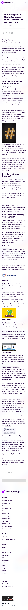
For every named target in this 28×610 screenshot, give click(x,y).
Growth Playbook (6, 552)
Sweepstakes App (7, 500)
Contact (4, 581)
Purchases (5, 511)
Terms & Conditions (7, 583)
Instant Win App (6, 508)
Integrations (5, 557)
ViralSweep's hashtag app (10, 367)
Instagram (8, 425)
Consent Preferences (7, 586)
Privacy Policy (5, 589)
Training (4, 565)
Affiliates (4, 573)
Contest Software (7, 505)
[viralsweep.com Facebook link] (3, 603)
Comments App (6, 523)
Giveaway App (6, 503)
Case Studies (5, 560)
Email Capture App (7, 526)
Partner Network (6, 529)
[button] (25, 2)
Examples (4, 550)
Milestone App (6, 516)
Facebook (22, 423)
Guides (4, 563)
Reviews (4, 570)
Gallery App (5, 521)
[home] (7, 2)
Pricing (4, 547)
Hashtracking (6, 323)
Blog (3, 568)
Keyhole (4, 284)
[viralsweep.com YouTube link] (8, 603)
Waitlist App (5, 513)
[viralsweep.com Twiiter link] (5, 603)
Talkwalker (5, 249)
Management (5, 555)
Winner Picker (5, 537)
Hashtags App (6, 518)
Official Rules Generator (8, 539)
